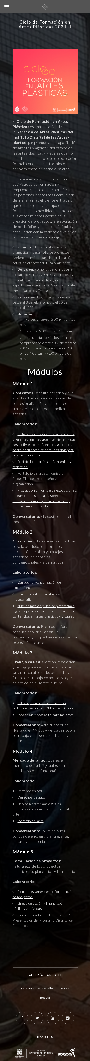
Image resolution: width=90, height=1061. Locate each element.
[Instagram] (68, 1018)
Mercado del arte (31, 821)
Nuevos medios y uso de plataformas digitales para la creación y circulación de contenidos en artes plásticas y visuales (44, 611)
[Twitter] (37, 1018)
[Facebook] (22, 1018)
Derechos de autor (32, 797)
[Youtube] (53, 1018)
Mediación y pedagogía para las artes (46, 715)
